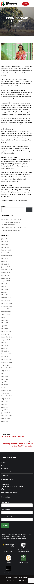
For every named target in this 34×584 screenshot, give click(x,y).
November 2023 (6, 306)
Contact (5, 469)
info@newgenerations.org (11, 492)
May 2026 (4, 241)
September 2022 (6, 337)
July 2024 (4, 284)
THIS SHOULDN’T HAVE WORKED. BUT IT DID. (16, 228)
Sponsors (5, 475)
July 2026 (4, 239)
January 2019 (5, 413)
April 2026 (4, 244)
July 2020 (4, 401)
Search (3, 206)
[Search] (29, 209)
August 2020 (5, 399)
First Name (5, 502)
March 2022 (5, 351)
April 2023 (4, 326)
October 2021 (5, 365)
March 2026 (5, 247)
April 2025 (4, 261)
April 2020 (4, 407)
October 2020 (5, 393)
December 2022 (6, 331)
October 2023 (5, 309)
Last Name (5, 510)
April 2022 (4, 348)
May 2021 (4, 379)
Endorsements (7, 472)
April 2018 (4, 421)
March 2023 (5, 328)
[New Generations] (9, 4)
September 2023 (6, 312)
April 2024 (4, 292)
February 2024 (6, 298)
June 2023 (4, 320)
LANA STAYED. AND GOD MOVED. (12, 219)
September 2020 (6, 396)
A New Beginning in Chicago (10, 230)
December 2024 (6, 270)
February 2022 (6, 354)
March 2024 (5, 295)
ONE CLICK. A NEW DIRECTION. (11, 222)
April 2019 (4, 410)
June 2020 (4, 404)
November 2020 (6, 390)
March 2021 (5, 385)
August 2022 (5, 340)
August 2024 (5, 281)
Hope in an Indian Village (12, 436)
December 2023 (6, 303)
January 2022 (5, 357)
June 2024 (4, 286)
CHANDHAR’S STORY (8, 225)
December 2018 (6, 415)
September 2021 (6, 368)
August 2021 (5, 371)
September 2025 (6, 256)
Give (25, 4)
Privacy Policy (11, 580)
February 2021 (6, 387)
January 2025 (5, 267)
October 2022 (5, 334)
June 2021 (4, 376)
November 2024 (6, 272)
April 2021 (4, 382)
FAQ (4, 462)
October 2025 (5, 253)
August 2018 (5, 418)
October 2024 (5, 275)
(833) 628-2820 (7, 489)
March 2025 (5, 264)
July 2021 (4, 373)
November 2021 (6, 362)
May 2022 (4, 345)
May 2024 (4, 289)
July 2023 (4, 317)
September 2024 (6, 278)
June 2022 (4, 343)
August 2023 (5, 314)
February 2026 (6, 250)
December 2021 (6, 359)
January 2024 (5, 300)
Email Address (6, 517)
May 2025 (4, 258)
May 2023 (4, 323)
